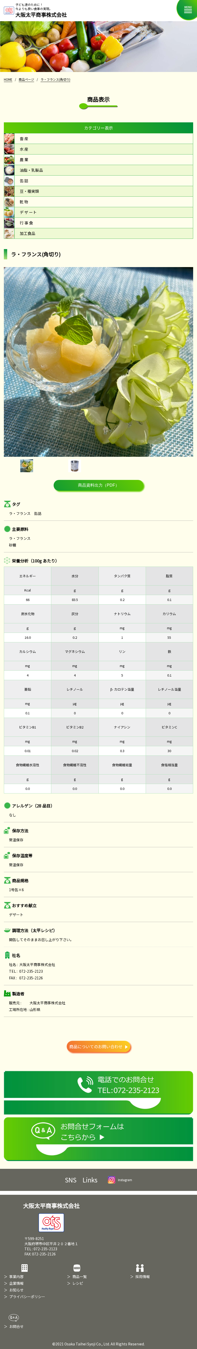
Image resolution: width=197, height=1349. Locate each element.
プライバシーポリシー (27, 1296)
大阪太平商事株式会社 (51, 1205)
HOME (8, 79)
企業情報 (16, 1283)
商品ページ (26, 79)
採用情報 (142, 1276)
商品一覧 (79, 1276)
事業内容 (16, 1276)
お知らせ (16, 1289)
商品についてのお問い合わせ (96, 1046)
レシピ (77, 1283)
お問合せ (16, 1326)
